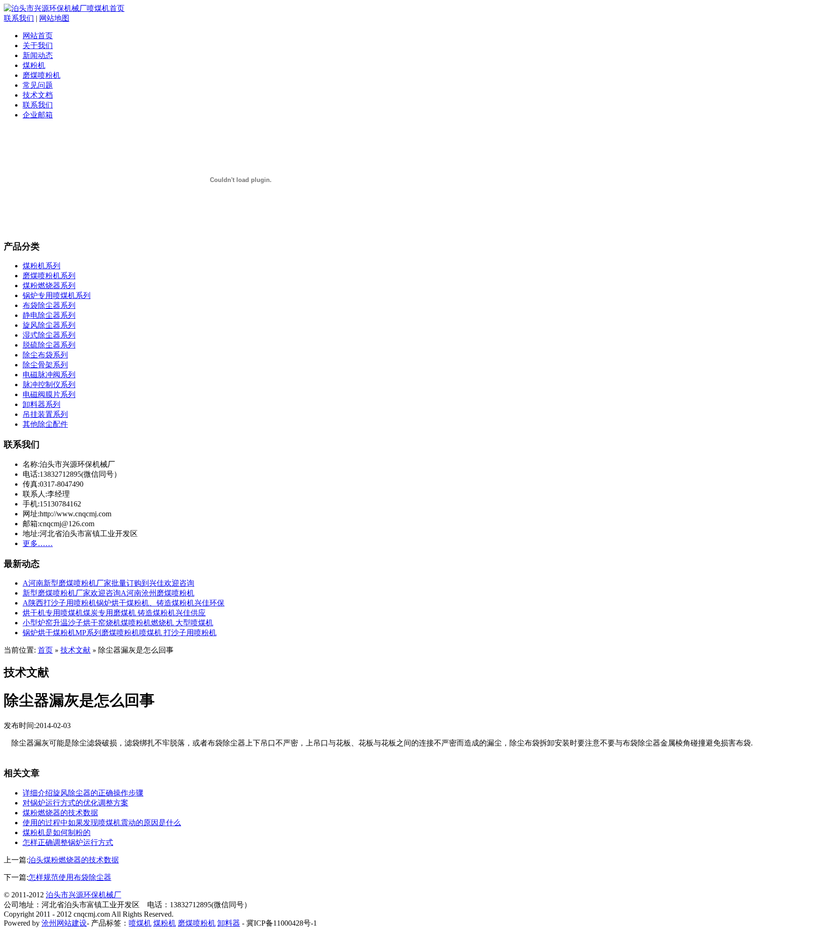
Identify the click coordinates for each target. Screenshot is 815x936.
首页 (45, 650)
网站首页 (38, 36)
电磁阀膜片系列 (49, 394)
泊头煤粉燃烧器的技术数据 (73, 860)
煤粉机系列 (41, 266)
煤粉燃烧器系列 (49, 286)
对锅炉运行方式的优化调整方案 (75, 803)
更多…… (38, 543)
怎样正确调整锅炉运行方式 (68, 842)
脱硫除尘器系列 (49, 345)
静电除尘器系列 (49, 315)
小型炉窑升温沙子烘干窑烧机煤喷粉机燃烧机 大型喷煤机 (118, 623)
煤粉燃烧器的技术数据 (60, 813)
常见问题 (38, 85)
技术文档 (38, 95)
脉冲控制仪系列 (49, 385)
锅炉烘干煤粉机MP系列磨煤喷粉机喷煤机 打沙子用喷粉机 (119, 633)
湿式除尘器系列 (49, 335)
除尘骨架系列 (45, 365)
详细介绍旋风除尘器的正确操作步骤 (83, 793)
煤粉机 (34, 65)
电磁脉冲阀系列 (49, 375)
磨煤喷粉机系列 (49, 276)
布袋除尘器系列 (49, 305)
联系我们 (19, 18)
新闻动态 (38, 55)
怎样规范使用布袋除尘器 (69, 877)
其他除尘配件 (45, 424)
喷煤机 (140, 923)
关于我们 (38, 45)
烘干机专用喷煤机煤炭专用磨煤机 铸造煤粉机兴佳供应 (114, 613)
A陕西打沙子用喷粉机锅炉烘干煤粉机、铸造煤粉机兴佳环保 (124, 603)
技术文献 (75, 650)
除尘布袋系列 (45, 355)
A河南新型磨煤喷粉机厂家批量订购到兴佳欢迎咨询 (108, 583)
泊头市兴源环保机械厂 (83, 895)
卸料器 (228, 923)
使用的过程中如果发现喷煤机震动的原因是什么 (102, 823)
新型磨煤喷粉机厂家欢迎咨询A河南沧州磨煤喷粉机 (108, 593)
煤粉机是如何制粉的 (57, 832)
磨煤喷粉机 (41, 75)
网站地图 (54, 18)
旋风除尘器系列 (49, 325)
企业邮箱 (38, 115)
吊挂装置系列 (45, 414)
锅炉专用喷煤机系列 (57, 295)
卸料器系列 (41, 404)
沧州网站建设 (64, 923)
